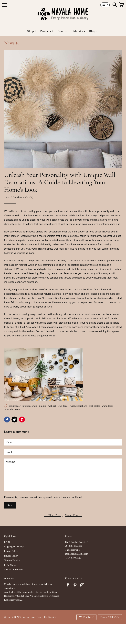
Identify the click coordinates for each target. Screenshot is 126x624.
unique (42, 406)
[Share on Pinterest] (22, 419)
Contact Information (13, 569)
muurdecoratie (29, 406)
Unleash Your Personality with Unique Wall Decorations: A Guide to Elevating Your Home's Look (59, 182)
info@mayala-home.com (76, 554)
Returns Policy (11, 551)
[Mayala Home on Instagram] (82, 585)
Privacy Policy (11, 556)
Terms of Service (12, 560)
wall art (52, 406)
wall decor (63, 406)
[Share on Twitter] (14, 419)
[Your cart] (121, 4)
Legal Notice (10, 565)
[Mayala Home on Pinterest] (75, 585)
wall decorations (78, 406)
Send (9, 505)
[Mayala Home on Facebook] (68, 585)
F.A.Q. (7, 542)
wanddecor (107, 406)
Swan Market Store (31, 592)
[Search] (114, 4)
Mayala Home (28, 617)
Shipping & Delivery (14, 546)
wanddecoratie (12, 409)
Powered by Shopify (46, 617)
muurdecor (15, 406)
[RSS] (16, 43)
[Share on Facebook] (7, 419)
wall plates (94, 406)
